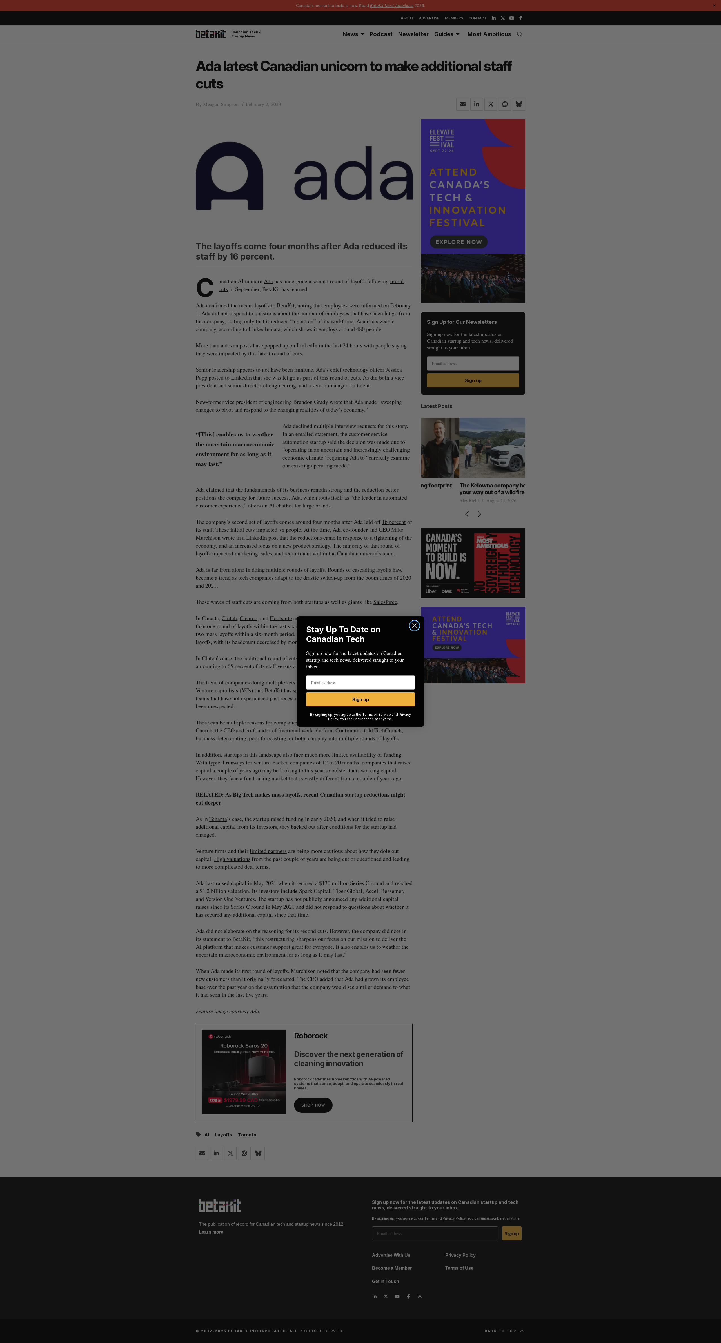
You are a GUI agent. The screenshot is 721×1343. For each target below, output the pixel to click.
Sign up (360, 699)
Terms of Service (376, 714)
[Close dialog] (414, 626)
